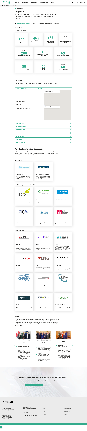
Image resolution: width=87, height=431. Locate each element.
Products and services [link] (44, 2)
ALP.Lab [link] (18, 244)
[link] (1, 427)
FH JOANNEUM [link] (58, 265)
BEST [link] (37, 199)
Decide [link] (56, 244)
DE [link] (77, 2)
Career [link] (52, 2)
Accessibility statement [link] (67, 408)
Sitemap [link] (65, 414)
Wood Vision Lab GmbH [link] (60, 304)
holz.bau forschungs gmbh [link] (41, 285)
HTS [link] (56, 285)
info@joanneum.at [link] (20, 106)
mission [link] (35, 153)
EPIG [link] (37, 265)
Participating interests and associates (23, 23)
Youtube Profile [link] (27, 415)
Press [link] (44, 411)
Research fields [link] (25, 2)
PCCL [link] (37, 218)
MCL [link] (17, 218)
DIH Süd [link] (18, 265)
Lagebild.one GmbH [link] (20, 304)
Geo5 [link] (17, 285)
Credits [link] (65, 412)
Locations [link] (45, 414)
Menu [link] (81, 2)
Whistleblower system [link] (67, 411)
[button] (14, 345)
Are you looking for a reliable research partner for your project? (48, 23)
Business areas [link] (34, 2)
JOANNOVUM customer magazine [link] (48, 412)
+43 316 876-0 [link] (19, 104)
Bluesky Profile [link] (33, 415)
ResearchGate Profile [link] (29, 415)
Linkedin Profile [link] (23, 415)
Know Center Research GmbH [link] (61, 199)
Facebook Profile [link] (25, 415)
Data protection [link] (66, 409)
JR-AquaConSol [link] (19, 174)
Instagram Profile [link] (31, 415)
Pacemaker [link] (38, 304)
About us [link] (17, 2)
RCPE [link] (56, 218)
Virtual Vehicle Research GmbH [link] (42, 174)
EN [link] (75, 2)
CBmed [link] (37, 244)
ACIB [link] (17, 199)
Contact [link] (45, 409)
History (33, 23)
